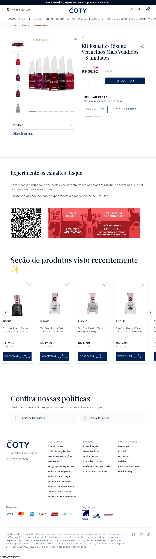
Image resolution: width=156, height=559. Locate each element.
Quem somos (55, 446)
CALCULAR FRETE (125, 109)
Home (14, 25)
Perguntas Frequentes (61, 466)
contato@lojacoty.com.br (24, 453)
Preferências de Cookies (97, 466)
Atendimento (91, 446)
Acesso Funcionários (95, 471)
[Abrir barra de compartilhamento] (142, 46)
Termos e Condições (60, 481)
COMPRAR (127, 80)
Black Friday (125, 471)
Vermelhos (41, 25)
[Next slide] (68, 73)
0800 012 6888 (19, 459)
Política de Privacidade (61, 486)
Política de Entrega (59, 476)
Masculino (96, 19)
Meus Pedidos (91, 451)
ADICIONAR (11, 356)
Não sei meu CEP (93, 116)
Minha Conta (90, 456)
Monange (123, 446)
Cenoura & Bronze (129, 466)
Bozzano (123, 456)
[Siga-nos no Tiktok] (148, 534)
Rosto (60, 19)
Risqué (122, 451)
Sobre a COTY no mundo (62, 496)
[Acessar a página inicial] (22, 444)
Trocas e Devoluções (60, 456)
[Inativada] (85, 515)
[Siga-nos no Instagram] (141, 534)
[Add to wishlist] (84, 38)
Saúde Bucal (137, 19)
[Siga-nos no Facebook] (133, 534)
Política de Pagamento (61, 471)
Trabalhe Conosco (93, 461)
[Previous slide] (34, 73)
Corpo (70, 19)
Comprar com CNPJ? (59, 491)
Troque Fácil (55, 461)
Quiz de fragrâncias (59, 451)
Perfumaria (35, 19)
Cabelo (82, 19)
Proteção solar (116, 19)
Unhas (49, 19)
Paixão (122, 461)
